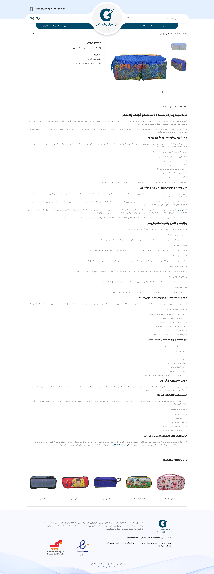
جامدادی (177, 33)
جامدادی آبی (107, 498)
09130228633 (42, 9)
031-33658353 (57, 9)
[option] (178, 46)
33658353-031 (154, 537)
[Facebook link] (89, 63)
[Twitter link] (86, 63)
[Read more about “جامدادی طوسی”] (31, 478)
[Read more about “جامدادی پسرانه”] (63, 478)
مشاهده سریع (159, 483)
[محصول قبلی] (33, 33)
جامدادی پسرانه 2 (139, 498)
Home (184, 33)
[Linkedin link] (79, 63)
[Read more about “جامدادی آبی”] (95, 478)
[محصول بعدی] (28, 33)
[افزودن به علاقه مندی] (159, 472)
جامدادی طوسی (43, 498)
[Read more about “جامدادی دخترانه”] (159, 478)
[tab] (180, 106)
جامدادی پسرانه (75, 498)
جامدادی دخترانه (171, 498)
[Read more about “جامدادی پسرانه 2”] (127, 478)
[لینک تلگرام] (76, 63)
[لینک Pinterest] (82, 63)
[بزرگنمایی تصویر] (163, 92)
